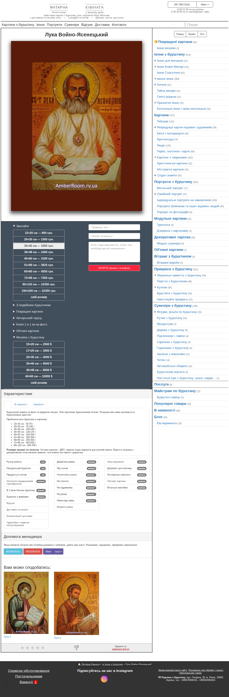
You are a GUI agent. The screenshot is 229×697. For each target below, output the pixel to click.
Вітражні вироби (168, 262)
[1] (22, 647)
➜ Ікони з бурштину (112, 664)
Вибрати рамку (65, 507)
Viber (204, 4)
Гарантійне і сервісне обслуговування (18, 524)
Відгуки (87, 25)
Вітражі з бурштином (172, 256)
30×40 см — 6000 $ (39, 363)
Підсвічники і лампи (171, 336)
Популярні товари (170, 404)
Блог (158, 417)
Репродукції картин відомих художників (184, 127)
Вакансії (28, 682)
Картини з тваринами (172, 157)
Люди (161, 145)
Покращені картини (29, 311)
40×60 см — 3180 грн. (39, 258)
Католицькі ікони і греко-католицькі (181, 108)
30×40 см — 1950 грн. (39, 245)
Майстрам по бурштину (175, 391)
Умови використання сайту (172, 670)
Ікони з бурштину (169, 54)
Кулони (162, 287)
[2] (27, 647)
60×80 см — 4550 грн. (39, 271)
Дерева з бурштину (170, 330)
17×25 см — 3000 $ (39, 350)
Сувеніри (71, 25)
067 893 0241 (182, 4)
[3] (32, 647)
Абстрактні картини (170, 169)
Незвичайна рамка (76, 474)
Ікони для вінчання (170, 60)
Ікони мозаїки (166, 48)
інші (57, 551)
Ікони (40, 25)
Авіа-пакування (126, 461)
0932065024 (33, 551)
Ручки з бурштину (169, 318)
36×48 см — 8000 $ (39, 370)
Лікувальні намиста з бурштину (179, 275)
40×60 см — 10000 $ (38, 376)
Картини (161, 115)
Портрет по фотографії (173, 212)
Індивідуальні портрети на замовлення (184, 200)
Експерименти (167, 423)
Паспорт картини (126, 481)
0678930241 (13, 551)
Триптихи (163, 225)
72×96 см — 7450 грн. (39, 277)
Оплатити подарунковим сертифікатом (26, 482)
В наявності (164, 410)
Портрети (54, 25)
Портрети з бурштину (173, 182)
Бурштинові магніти (171, 372)
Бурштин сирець (168, 397)
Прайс (192, 34)
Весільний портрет (170, 188)
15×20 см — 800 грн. (39, 232)
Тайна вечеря (166, 90)
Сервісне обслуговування (28, 671)
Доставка (102, 25)
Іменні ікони (165, 78)
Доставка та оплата (18, 509)
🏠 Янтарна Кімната (89, 664)
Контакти (119, 25)
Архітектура (165, 139)
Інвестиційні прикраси (172, 299)
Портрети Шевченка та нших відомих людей (188, 206)
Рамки (180, 34)
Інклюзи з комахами (171, 354)
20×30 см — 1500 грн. (39, 239)
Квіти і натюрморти (170, 133)
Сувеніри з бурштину (173, 306)
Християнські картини (172, 163)
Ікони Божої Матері (170, 66)
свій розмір (39, 297)
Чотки (161, 360)
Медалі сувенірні (169, 243)
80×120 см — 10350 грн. (39, 284)
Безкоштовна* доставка (20, 516)
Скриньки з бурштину (172, 342)
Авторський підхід (29, 318)
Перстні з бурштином (172, 281)
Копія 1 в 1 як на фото (31, 324)
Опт (202, 34)
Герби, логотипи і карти (173, 151)
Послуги (161, 384)
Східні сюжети (167, 175)
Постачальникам (28, 676)
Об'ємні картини (27, 331)
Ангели (162, 84)
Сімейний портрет (169, 194)
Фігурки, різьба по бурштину (177, 312)
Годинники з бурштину (173, 348)
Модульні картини (170, 218)
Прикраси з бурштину (173, 269)
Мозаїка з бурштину (30, 337)
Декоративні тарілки (172, 237)
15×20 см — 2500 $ (39, 344)
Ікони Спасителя (168, 72)
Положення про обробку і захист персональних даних (201, 671)
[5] (42, 647)
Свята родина (166, 96)
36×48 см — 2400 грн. (39, 252)
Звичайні (22, 226)
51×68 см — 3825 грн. (39, 265)
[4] (37, 647)
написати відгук (120, 649)
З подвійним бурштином (33, 305)
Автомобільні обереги (172, 366)
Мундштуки (165, 324)
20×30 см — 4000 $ (39, 357)
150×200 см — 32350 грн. (39, 290)
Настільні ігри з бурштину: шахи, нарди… (186, 378)
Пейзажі (162, 121)
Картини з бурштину (18, 25)
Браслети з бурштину (172, 293)
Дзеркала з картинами (172, 230)
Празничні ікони (168, 102)
